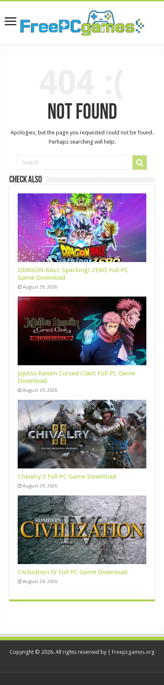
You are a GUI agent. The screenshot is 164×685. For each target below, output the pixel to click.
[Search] (139, 162)
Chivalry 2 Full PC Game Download (67, 476)
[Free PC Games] (82, 21)
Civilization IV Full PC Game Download (72, 572)
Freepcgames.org (133, 652)
